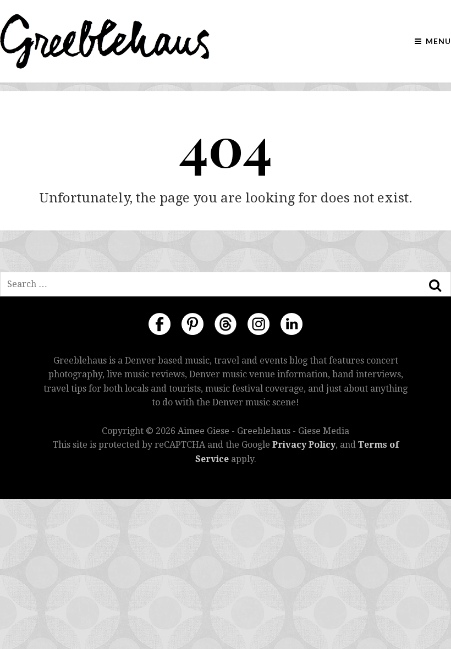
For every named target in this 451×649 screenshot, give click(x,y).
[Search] (435, 285)
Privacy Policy (304, 444)
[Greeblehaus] (105, 41)
